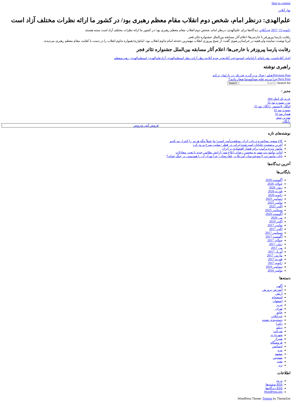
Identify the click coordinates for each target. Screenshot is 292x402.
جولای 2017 (274, 240)
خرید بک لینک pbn (279, 98)
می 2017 (276, 248)
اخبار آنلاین (284, 58)
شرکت (277, 331)
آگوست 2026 (274, 180)
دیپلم (279, 327)
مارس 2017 (274, 255)
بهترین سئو (283, 117)
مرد (279, 350)
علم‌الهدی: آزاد (170, 58)
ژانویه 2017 (275, 263)
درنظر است (186, 58)
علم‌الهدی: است (152, 58)
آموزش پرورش (272, 289)
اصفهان (277, 301)
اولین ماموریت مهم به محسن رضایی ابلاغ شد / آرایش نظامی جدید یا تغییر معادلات (229, 152)
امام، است (245, 58)
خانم (279, 312)
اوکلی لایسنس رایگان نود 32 (272, 106)
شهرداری (276, 335)
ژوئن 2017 (275, 244)
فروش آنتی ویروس (146, 125)
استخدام (277, 297)
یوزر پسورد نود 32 (278, 102)
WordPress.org (273, 391)
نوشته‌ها (274, 384)
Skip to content (281, 3)
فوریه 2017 (275, 259)
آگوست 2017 (274, 236)
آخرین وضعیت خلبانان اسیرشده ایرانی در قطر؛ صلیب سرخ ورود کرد (237, 145)
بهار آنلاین (284, 10)
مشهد (278, 354)
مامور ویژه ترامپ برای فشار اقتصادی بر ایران (252, 148)
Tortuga (267, 398)
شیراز (278, 338)
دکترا (279, 323)
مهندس (277, 357)
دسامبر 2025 (274, 199)
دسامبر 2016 (274, 266)
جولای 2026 (274, 183)
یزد (280, 365)
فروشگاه (276, 342)
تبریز (279, 305)
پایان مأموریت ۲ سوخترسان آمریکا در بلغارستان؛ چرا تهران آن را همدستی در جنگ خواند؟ (224, 156)
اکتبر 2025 (275, 206)
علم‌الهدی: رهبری (132, 58)
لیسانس (277, 346)
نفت (279, 361)
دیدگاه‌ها (273, 388)
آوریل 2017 (275, 251)
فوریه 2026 (275, 191)
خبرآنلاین (264, 30)
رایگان (286, 121)
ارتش (278, 293)
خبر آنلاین (229, 58)
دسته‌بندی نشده (272, 320)
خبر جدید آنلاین (215, 58)
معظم (118, 58)
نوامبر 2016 (275, 270)
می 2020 (276, 217)
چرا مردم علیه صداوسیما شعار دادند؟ (259, 79)
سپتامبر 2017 (273, 232)
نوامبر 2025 (275, 202)
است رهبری (271, 58)
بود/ (237, 58)
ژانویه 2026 (275, 195)
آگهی (279, 286)
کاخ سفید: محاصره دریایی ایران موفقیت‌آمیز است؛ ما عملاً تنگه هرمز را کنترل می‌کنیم (226, 141)
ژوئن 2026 (275, 187)
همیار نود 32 (282, 114)
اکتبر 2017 (275, 229)
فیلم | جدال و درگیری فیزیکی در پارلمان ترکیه (251, 75)
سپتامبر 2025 (273, 210)
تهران (278, 308)
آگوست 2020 (274, 214)
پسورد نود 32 (282, 110)
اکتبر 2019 (275, 221)
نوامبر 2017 (275, 225)
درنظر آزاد (199, 58)
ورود (279, 380)
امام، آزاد (257, 58)
